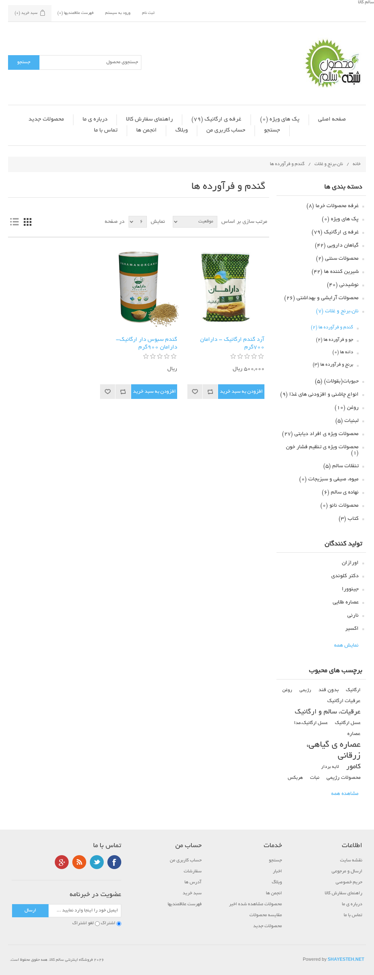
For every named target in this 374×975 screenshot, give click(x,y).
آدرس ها (193, 882)
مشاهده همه (345, 794)
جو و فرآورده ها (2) (334, 340)
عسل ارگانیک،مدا (311, 723)
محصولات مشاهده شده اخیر (255, 904)
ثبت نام (148, 13)
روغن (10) (347, 408)
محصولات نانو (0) (339, 506)
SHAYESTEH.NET (346, 960)
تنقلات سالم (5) (341, 466)
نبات (314, 778)
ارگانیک (353, 690)
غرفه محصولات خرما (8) (332, 206)
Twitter (97, 862)
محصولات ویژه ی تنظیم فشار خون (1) (322, 450)
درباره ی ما (95, 120)
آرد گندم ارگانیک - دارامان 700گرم (232, 343)
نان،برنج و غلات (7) (337, 311)
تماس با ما (106, 130)
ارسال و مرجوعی (347, 871)
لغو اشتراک (83, 923)
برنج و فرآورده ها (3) (333, 364)
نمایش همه (346, 645)
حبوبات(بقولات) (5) (337, 381)
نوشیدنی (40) (343, 285)
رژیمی (305, 690)
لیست (14, 222)
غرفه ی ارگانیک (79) (216, 120)
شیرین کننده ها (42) (335, 272)
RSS (79, 862)
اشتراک (108, 923)
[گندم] (138, 287)
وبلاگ (181, 130)
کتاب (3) (349, 519)
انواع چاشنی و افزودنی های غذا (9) (319, 394)
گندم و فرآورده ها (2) (332, 327)
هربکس (295, 778)
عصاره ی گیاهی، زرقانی (333, 750)
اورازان (350, 563)
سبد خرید (192, 893)
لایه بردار (330, 767)
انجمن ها (146, 130)
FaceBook (114, 862)
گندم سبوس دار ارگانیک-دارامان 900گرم (146, 343)
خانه (356, 164)
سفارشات (193, 871)
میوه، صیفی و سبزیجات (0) (329, 479)
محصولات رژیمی (343, 778)
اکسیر (352, 629)
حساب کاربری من (225, 130)
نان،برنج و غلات (328, 164)
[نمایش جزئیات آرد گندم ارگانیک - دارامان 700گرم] (226, 287)
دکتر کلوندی (345, 576)
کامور (353, 767)
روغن (287, 690)
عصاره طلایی (346, 602)
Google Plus (62, 862)
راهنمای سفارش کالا (149, 120)
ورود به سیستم (117, 13)
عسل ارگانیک (347, 723)
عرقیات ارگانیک (343, 701)
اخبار (277, 871)
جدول (27, 222)
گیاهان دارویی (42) (337, 245)
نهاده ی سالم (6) (340, 492)
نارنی (353, 615)
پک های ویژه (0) (279, 120)
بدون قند (328, 690)
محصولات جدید (46, 120)
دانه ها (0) (342, 352)
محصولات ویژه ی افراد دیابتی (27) (320, 434)
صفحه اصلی (332, 120)
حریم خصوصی (349, 882)
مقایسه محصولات (265, 915)
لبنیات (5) (347, 421)
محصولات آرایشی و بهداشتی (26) (321, 298)
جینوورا (350, 589)
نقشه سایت (351, 860)
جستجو (272, 130)
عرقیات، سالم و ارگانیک (327, 712)
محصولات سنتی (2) (337, 259)
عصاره (353, 734)
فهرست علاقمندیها (185, 904)
